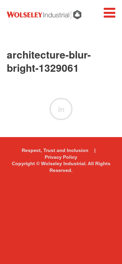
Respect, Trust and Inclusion (55, 150)
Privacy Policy (61, 157)
